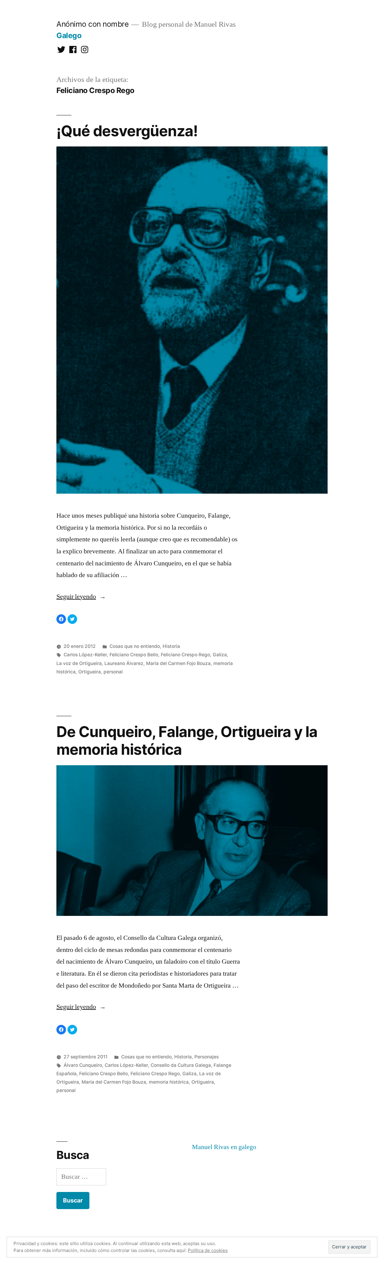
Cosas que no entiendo (135, 646)
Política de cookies (208, 1250)
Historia (171, 646)
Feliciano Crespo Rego (185, 655)
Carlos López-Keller (85, 655)
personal (113, 672)
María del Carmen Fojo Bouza (178, 663)
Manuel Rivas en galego (224, 1147)
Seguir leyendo (81, 596)
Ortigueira (89, 672)
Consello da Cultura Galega (181, 1065)
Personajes (206, 1057)
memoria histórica (169, 1082)
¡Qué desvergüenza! (127, 131)
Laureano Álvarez (123, 663)
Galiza (220, 655)
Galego (68, 35)
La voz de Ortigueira (79, 663)
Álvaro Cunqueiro (83, 1065)
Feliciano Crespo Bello (134, 655)
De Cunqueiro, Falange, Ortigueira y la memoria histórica (186, 740)
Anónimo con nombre (92, 24)
